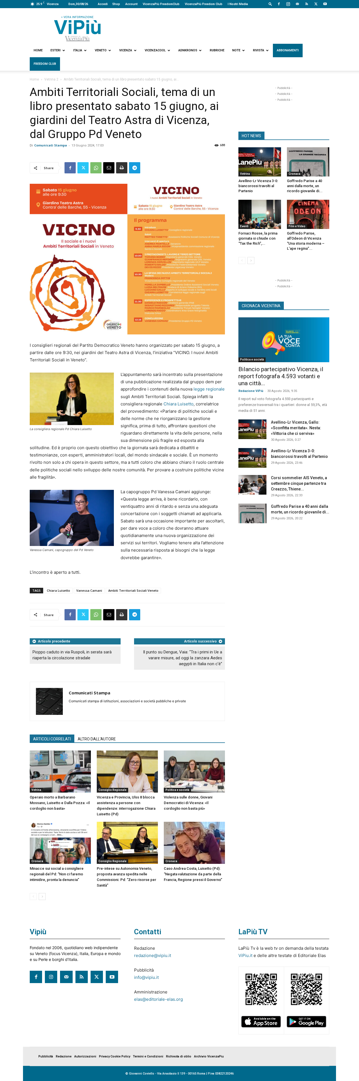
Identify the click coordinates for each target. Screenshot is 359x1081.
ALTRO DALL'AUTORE (97, 739)
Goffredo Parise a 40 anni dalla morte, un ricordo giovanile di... (305, 186)
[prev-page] (33, 896)
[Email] (108, 167)
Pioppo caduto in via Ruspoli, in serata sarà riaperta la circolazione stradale (72, 654)
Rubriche (217, 50)
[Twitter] (316, 4)
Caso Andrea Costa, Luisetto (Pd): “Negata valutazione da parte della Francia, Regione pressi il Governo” (193, 874)
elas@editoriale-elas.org (158, 999)
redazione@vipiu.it (152, 955)
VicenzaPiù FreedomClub (161, 4)
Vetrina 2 (51, 79)
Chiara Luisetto (179, 404)
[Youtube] (325, 4)
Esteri (55, 50)
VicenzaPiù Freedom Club (203, 4)
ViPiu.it (245, 955)
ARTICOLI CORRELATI (52, 739)
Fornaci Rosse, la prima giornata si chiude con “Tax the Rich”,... (257, 238)
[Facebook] (279, 4)
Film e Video (297, 226)
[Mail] (297, 4)
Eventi (244, 226)
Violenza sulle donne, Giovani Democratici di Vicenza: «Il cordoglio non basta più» (188, 803)
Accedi (103, 4)
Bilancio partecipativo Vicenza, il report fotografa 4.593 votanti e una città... (280, 376)
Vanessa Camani (89, 590)
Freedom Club (45, 64)
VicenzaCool (155, 50)
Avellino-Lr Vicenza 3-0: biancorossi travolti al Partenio (258, 186)
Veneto (101, 50)
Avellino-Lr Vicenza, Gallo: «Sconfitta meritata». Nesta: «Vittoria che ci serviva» (296, 428)
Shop (116, 4)
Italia (77, 50)
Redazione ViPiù (250, 391)
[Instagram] (288, 4)
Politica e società (177, 789)
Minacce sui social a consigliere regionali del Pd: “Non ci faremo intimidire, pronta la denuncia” (57, 874)
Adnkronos (187, 50)
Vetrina (36, 789)
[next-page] (42, 896)
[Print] (121, 167)
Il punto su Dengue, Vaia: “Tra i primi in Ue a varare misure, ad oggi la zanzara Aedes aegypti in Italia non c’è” (182, 657)
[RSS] (306, 4)
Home (38, 50)
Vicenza (125, 50)
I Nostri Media (238, 4)
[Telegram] (134, 167)
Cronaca (37, 861)
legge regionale (209, 389)
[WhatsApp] (96, 167)
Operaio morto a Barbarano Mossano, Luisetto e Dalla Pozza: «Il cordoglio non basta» (60, 803)
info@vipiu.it (146, 977)
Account (131, 4)
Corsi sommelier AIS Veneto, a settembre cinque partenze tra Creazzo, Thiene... (299, 483)
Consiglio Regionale (112, 789)
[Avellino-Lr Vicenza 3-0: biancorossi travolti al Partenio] (259, 161)
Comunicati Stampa (50, 145)
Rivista (258, 50)
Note (236, 50)
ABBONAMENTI (288, 50)
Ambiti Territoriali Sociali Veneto (133, 590)
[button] (270, 4)
